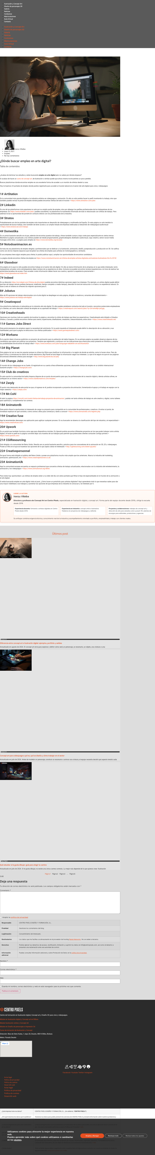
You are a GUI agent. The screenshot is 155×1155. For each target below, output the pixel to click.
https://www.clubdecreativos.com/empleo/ (40, 379)
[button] (77, 24)
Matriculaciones (10, 16)
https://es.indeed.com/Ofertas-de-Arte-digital (28, 282)
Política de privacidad (11, 1080)
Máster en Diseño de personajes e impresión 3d (17, 1027)
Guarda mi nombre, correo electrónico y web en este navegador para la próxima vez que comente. (41, 986)
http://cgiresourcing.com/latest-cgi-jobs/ (81, 447)
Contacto (7, 21)
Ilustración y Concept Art (13, 3)
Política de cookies (10, 1082)
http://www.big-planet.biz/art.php (46, 357)
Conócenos (8, 14)
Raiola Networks (75, 939)
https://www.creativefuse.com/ (11, 423)
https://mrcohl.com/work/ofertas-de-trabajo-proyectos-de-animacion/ (39, 398)
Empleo (7, 154)
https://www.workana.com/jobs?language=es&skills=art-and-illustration (62, 343)
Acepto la (14, 917)
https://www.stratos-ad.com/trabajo (14, 227)
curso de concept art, (24, 179)
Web (1, 978)
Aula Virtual (8, 19)
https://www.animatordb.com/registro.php (84, 412)
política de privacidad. (79, 953)
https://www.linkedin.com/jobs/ (22, 212)
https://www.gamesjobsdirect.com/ (66, 330)
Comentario (5, 890)
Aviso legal (8, 1077)
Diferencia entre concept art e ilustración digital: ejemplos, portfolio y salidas (31, 643)
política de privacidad (19, 917)
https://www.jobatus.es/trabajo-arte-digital (16, 297)
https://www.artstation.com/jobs (83, 201)
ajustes (17, 1140)
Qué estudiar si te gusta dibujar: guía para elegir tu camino (23, 864)
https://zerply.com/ (20, 390)
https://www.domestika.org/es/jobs (49, 240)
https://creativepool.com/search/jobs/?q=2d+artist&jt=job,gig (81, 308)
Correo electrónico (8, 969)
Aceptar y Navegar (92, 1136)
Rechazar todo (113, 1136)
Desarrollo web (9, 1085)
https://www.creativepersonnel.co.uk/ (37, 458)
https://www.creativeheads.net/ (104, 319)
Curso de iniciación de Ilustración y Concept (16, 1030)
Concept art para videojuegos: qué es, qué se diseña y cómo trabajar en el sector (32, 755)
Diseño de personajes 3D (13, 6)
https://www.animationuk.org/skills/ (36, 469)
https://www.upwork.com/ (10, 436)
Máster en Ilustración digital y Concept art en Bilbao (19, 1019)
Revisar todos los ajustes (135, 1136)
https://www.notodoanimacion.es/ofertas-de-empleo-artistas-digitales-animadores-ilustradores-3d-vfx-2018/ (76, 258)
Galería (6, 9)
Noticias (7, 11)
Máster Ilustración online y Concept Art (14, 1023)
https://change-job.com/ (23, 368)
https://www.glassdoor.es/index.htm (13, 273)
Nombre (4, 961)
